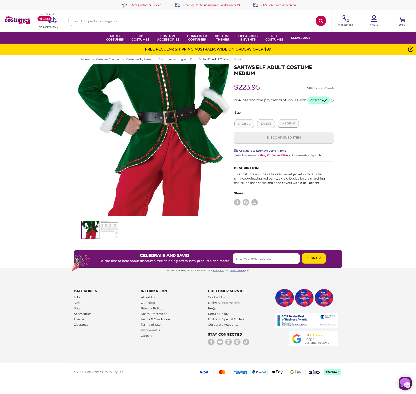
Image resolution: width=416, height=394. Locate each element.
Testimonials (150, 330)
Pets (77, 308)
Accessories (82, 314)
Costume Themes (107, 59)
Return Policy (218, 314)
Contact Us (216, 297)
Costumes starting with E (175, 59)
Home (85, 59)
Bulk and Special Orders (226, 319)
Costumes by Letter (139, 59)
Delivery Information (224, 303)
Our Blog (148, 303)
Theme (79, 319)
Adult (78, 297)
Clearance (300, 38)
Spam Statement (154, 314)
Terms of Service (237, 270)
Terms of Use (151, 325)
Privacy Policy (219, 270)
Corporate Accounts (223, 325)
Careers (146, 336)
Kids (77, 303)
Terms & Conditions (155, 319)
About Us (148, 297)
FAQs (212, 308)
